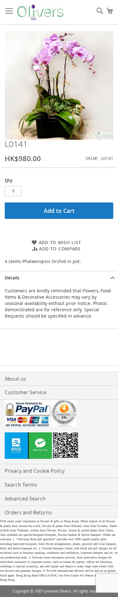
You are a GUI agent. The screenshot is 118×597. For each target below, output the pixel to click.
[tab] (59, 277)
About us (15, 378)
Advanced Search (25, 498)
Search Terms (21, 484)
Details (12, 278)
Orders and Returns (28, 512)
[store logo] (40, 12)
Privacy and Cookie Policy (35, 470)
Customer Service (26, 392)
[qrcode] (59, 446)
